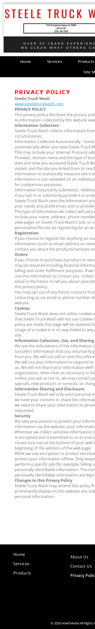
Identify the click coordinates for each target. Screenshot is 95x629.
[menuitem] (27, 61)
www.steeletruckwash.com (39, 104)
